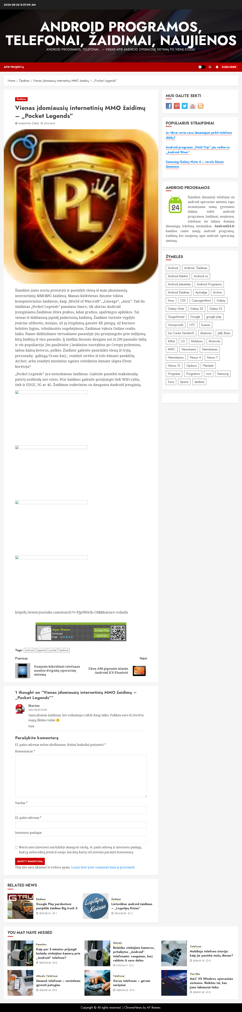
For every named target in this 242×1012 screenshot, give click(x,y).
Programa (174, 374)
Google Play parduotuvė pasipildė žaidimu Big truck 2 (57, 906)
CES (183, 300)
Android (29, 650)
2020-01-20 (199, 992)
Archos (217, 292)
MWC (171, 349)
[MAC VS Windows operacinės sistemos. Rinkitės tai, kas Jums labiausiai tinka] (174, 983)
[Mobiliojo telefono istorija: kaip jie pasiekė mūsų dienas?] (174, 953)
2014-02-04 (120, 913)
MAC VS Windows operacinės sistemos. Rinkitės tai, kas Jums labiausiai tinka (211, 983)
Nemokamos (176, 357)
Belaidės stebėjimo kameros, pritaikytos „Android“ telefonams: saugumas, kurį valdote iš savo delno (134, 954)
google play (213, 317)
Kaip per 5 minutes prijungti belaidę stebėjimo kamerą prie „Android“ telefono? (58, 953)
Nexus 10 (174, 365)
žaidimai (63, 650)
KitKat (171, 341)
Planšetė (208, 365)
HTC (192, 325)
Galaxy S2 (196, 308)
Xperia (184, 382)
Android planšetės (179, 284)
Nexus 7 (212, 357)
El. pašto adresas (28, 818)
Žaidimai (21, 99)
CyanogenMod (201, 300)
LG (183, 341)
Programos (193, 374)
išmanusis (206, 333)
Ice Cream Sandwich (181, 333)
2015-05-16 (45, 913)
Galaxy (221, 300)
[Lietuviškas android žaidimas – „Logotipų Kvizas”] (96, 906)
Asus (171, 300)
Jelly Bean (224, 333)
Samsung (223, 374)
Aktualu (117, 943)
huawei (205, 325)
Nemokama (189, 349)
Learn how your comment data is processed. (103, 867)
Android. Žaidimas (195, 268)
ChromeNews (133, 1007)
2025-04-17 (122, 965)
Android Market (178, 276)
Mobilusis (197, 341)
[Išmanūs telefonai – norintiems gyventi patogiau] (20, 983)
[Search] (210, 67)
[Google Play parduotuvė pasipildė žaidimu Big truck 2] (20, 906)
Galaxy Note (176, 308)
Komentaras (25, 751)
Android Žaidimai (178, 292)
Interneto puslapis (28, 833)
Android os (201, 276)
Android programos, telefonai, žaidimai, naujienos (121, 33)
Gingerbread (176, 317)
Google (195, 317)
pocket (52, 650)
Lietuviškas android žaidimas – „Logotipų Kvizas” (131, 906)
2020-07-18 (45, 990)
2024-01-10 (199, 960)
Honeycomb (175, 325)
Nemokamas (210, 349)
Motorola (214, 341)
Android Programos (209, 284)
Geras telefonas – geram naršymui (131, 983)
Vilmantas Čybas (28, 123)
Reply (31, 726)
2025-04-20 (45, 963)
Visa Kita (195, 974)
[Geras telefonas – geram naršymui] (97, 983)
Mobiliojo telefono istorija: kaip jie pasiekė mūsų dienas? (211, 953)
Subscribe (229, 67)
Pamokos (41, 944)
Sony (171, 382)
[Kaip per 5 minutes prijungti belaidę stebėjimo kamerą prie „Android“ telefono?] (20, 953)
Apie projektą (14, 67)
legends (41, 650)
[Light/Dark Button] (202, 67)
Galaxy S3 (215, 308)
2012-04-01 (49, 123)
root (208, 374)
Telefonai (195, 946)
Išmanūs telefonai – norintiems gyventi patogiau (58, 983)
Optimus (191, 365)
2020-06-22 (122, 990)
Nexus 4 (195, 357)
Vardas (21, 803)
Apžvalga (201, 292)
